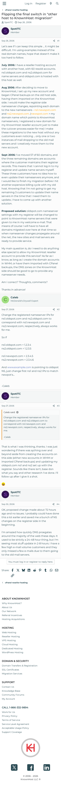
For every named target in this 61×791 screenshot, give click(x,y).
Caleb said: (9, 412)
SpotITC (8, 22)
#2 (58, 309)
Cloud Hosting (10, 644)
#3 (58, 405)
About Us (7, 607)
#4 (58, 504)
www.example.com (19, 367)
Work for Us (8, 712)
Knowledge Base (11, 690)
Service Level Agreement (15, 724)
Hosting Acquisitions (13, 619)
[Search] (57, 3)
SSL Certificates (10, 669)
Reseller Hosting (11, 636)
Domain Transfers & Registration (19, 665)
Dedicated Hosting (12, 648)
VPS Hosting (9, 640)
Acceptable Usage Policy (15, 728)
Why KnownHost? (12, 603)
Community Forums (13, 694)
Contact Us (8, 686)
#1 (58, 40)
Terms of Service (11, 720)
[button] (4, 3)
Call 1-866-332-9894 (15, 707)
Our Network (9, 611)
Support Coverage (12, 732)
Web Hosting (9, 632)
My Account (8, 698)
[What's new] (51, 3)
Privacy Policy (9, 716)
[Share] (54, 41)
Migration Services (12, 673)
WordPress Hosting (12, 652)
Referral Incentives (12, 615)
